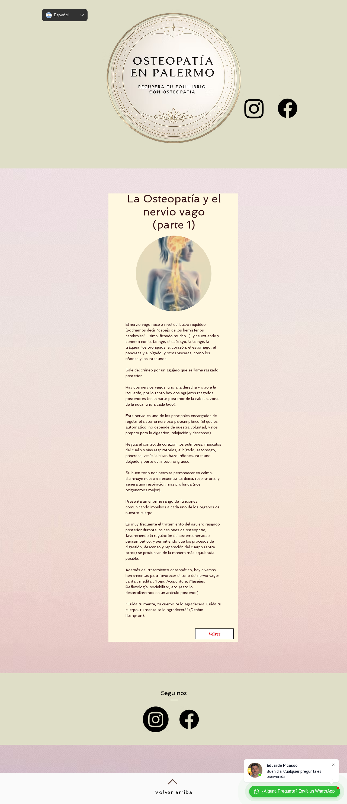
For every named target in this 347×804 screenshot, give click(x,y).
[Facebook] (287, 108)
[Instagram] (156, 719)
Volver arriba (173, 792)
